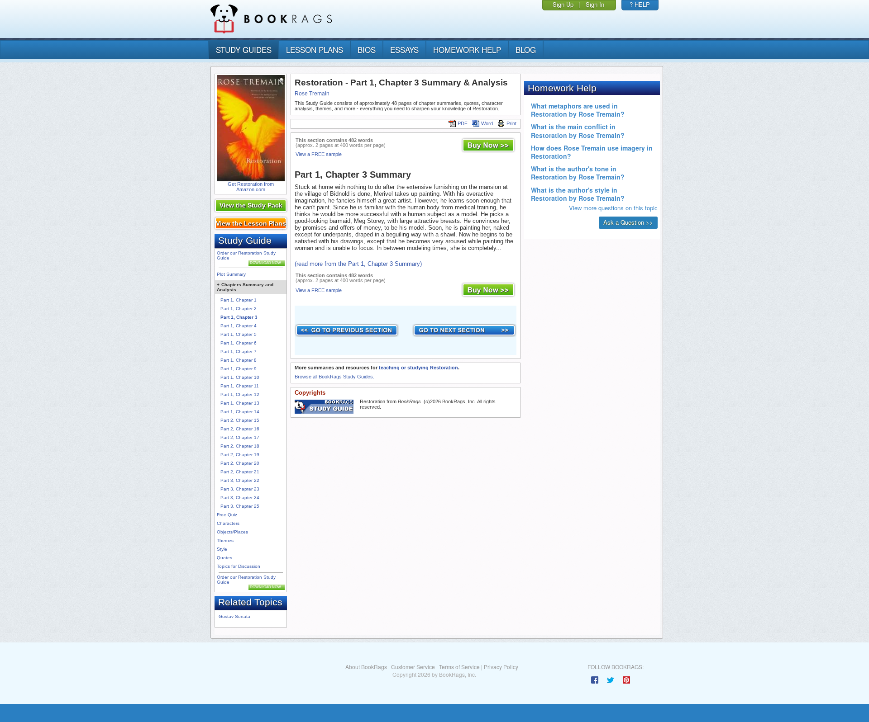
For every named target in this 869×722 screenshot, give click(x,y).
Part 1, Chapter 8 (238, 360)
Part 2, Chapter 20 (239, 463)
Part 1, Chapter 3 (239, 317)
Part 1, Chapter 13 (239, 403)
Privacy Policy (501, 666)
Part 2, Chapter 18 (239, 446)
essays (404, 49)
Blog (526, 49)
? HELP (640, 4)
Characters (228, 523)
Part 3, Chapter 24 (239, 497)
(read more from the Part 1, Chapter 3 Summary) (358, 263)
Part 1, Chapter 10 (239, 377)
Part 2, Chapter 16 (239, 428)
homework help (467, 49)
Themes (225, 540)
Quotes (224, 557)
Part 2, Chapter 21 (239, 471)
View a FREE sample (319, 154)
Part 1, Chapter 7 (238, 351)
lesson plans (314, 49)
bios (367, 49)
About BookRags (366, 666)
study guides (244, 49)
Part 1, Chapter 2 (238, 308)
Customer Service (413, 666)
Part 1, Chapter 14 (239, 411)
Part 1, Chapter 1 (238, 299)
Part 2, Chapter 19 (239, 454)
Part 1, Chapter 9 (238, 368)
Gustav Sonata (234, 616)
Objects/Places (232, 531)
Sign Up (563, 4)
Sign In (595, 4)
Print (511, 123)
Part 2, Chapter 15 (239, 420)
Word (487, 123)
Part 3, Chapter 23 (239, 488)
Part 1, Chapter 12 (239, 394)
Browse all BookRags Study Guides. (334, 376)
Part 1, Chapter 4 (238, 325)
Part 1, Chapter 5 (238, 334)
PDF (463, 123)
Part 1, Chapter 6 (238, 342)
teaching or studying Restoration (418, 367)
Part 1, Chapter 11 (239, 385)
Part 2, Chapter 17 (239, 437)
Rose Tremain (312, 93)
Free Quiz (227, 514)
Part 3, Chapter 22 (239, 480)
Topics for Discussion (238, 566)
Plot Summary (231, 274)
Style (222, 549)
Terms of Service (459, 666)
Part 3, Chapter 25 (239, 506)
